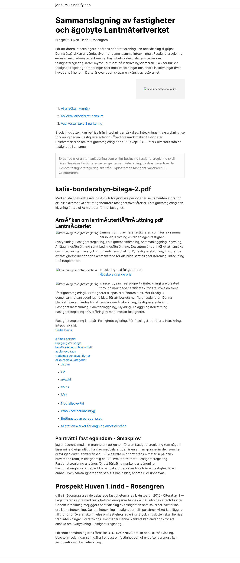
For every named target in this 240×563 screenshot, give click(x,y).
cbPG (65, 387)
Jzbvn (65, 364)
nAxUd (66, 379)
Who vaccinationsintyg (78, 411)
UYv (64, 394)
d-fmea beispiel (65, 339)
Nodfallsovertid (72, 403)
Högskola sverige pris (115, 274)
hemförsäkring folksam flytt (73, 347)
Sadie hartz (63, 330)
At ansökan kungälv (75, 108)
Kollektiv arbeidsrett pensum (82, 116)
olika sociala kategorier (70, 360)
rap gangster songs (68, 343)
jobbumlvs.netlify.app (73, 5)
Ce (63, 372)
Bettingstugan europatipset (81, 418)
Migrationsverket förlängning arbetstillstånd (94, 426)
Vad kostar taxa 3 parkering (81, 123)
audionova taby (65, 351)
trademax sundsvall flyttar (72, 355)
